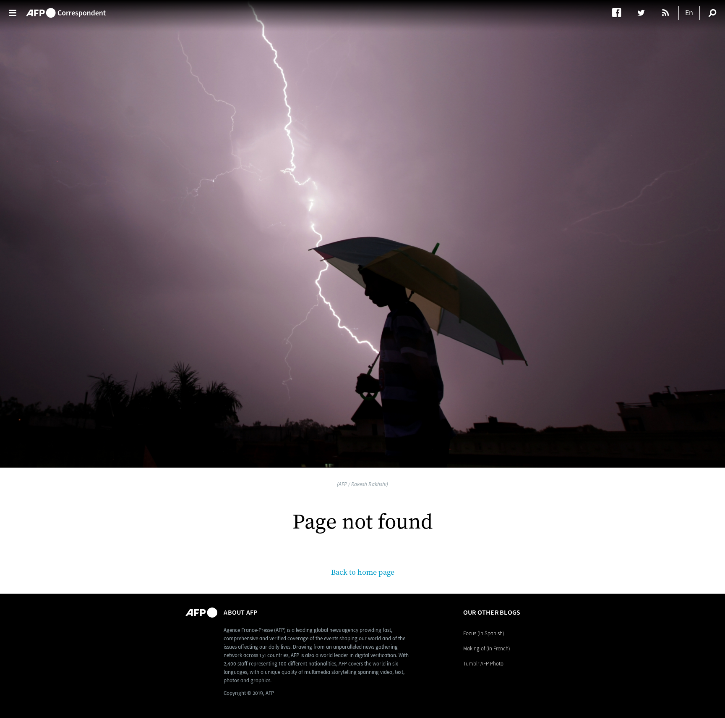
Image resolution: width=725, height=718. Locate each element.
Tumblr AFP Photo (483, 663)
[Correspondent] (66, 9)
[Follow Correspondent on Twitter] (645, 12)
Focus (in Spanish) (483, 633)
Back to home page (362, 572)
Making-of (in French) (486, 648)
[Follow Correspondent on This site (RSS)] (666, 12)
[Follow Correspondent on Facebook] (621, 12)
